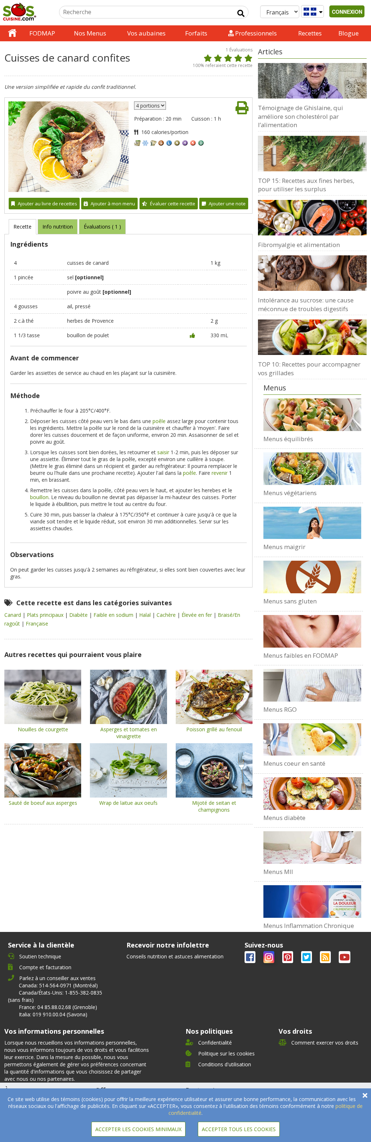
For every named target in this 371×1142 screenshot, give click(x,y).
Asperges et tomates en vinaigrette (128, 733)
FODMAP (42, 33)
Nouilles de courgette (43, 729)
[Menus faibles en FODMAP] (312, 631)
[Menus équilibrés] (312, 414)
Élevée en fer (197, 614)
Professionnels (255, 33)
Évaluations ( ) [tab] (102, 226)
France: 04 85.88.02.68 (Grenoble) (58, 1007)
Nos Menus (90, 33)
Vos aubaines (146, 33)
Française (37, 623)
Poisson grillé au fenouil (214, 729)
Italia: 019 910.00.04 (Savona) (53, 1014)
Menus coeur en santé (294, 763)
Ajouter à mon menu (113, 203)
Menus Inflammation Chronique (308, 925)
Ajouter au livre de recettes (47, 203)
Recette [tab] (22, 226)
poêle (159, 421)
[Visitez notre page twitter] (307, 958)
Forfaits (196, 33)
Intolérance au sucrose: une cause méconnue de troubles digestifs (306, 304)
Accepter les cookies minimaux (138, 1129)
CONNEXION (347, 11)
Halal (145, 614)
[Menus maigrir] (312, 523)
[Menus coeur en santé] (312, 739)
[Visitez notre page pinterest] (288, 958)
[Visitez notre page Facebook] (251, 958)
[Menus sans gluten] (312, 577)
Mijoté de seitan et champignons (214, 806)
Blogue (348, 33)
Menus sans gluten (290, 601)
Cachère (167, 614)
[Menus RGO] (312, 685)
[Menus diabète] (312, 793)
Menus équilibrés (288, 439)
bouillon (39, 497)
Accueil (12, 33)
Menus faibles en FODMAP (300, 655)
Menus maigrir (284, 547)
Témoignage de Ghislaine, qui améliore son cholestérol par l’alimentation (300, 116)
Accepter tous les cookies (239, 1129)
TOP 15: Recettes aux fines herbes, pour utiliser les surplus (306, 184)
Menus (274, 388)
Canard (13, 614)
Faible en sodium (114, 614)
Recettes (310, 33)
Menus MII (278, 871)
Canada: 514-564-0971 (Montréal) (58, 985)
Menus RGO (280, 709)
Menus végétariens (290, 493)
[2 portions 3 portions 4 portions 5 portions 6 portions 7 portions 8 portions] (150, 105)
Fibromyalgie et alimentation (299, 244)
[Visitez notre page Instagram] (269, 958)
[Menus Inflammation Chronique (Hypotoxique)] (312, 901)
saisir (163, 452)
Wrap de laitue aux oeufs (128, 802)
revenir (220, 472)
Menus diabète (284, 817)
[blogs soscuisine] (326, 958)
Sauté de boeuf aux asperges (43, 802)
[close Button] (365, 1095)
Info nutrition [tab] (57, 226)
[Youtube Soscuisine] (344, 958)
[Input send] (241, 13)
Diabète (79, 614)
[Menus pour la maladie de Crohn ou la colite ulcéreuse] (312, 847)
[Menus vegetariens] (312, 468)
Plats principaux (46, 614)
